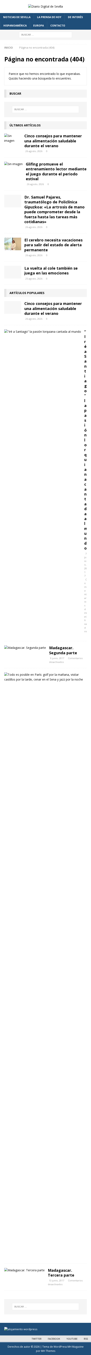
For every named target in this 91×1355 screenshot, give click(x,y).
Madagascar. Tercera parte (61, 1273)
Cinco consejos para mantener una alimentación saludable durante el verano (53, 140)
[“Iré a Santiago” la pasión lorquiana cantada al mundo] (42, 331)
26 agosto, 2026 (33, 151)
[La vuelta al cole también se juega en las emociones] (12, 272)
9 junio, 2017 (57, 658)
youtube (71, 1338)
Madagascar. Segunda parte (63, 650)
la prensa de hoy (49, 17)
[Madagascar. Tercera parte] (24, 1270)
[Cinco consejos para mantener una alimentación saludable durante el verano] (12, 138)
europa (38, 25)
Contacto (57, 25)
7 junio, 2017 (85, 564)
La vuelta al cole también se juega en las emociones (51, 271)
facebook (54, 1338)
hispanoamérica (15, 25)
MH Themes (48, 1351)
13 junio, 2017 (56, 1280)
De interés (75, 17)
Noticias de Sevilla (16, 17)
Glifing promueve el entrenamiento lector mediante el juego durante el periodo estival (56, 171)
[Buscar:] (45, 34)
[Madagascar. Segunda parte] (25, 647)
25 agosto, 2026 (33, 278)
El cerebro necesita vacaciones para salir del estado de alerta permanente (53, 244)
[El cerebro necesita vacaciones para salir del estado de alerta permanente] (12, 244)
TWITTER (36, 1338)
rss (86, 1338)
